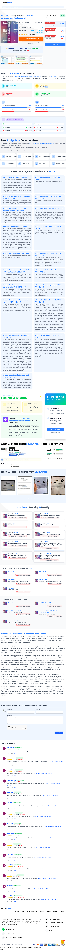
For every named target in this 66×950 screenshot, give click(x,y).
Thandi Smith (10, 792)
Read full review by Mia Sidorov (42, 888)
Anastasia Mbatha (11, 875)
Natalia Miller (10, 864)
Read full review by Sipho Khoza (53, 826)
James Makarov (11, 812)
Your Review (10, 715)
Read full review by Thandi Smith (51, 795)
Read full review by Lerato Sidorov (50, 837)
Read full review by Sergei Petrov (48, 899)
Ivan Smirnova (10, 747)
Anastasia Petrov (11, 758)
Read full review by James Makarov (42, 816)
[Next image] (41, 60)
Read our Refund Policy (55, 429)
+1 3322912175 (10, 933)
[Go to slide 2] (31, 499)
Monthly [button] (34, 507)
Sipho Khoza (10, 823)
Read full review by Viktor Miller (44, 847)
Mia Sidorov (10, 885)
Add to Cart (55, 44)
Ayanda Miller (10, 854)
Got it (1, 949)
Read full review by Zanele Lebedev (43, 773)
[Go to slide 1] (28, 499)
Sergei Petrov (10, 895)
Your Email (38, 709)
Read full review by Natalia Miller (44, 868)
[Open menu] (62, 2)
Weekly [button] (45, 507)
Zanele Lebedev (10, 769)
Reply (15, 753)
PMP (42, 32)
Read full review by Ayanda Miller (42, 857)
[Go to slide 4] (37, 499)
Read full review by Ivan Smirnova (47, 751)
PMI (42, 27)
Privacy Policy (37, 947)
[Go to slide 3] (34, 499)
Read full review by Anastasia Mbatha (47, 878)
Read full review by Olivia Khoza (53, 805)
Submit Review (59, 732)
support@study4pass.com (55, 433)
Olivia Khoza (10, 802)
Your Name (9, 709)
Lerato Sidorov (10, 833)
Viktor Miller (10, 844)
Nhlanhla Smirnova (11, 780)
